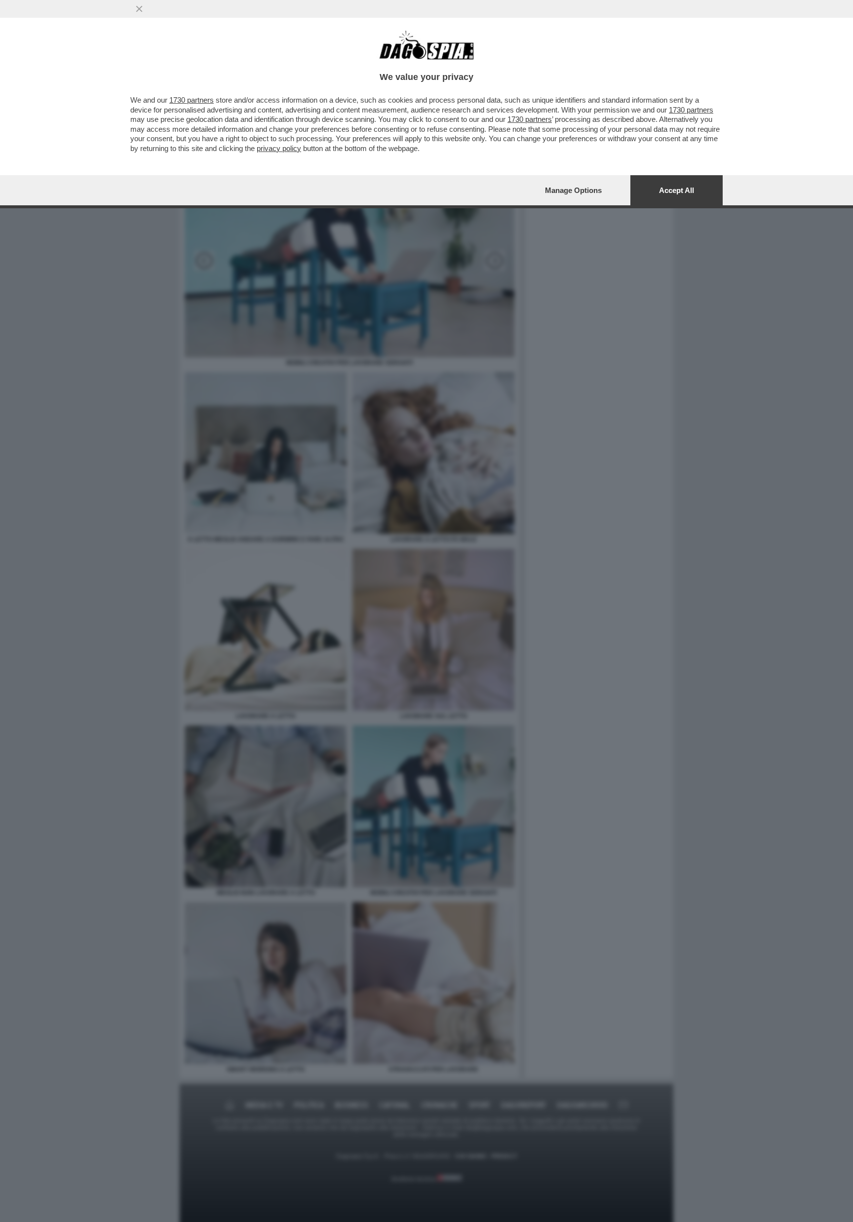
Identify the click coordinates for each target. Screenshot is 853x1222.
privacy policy (279, 148)
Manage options (573, 190)
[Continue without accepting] (139, 9)
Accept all (676, 190)
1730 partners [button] (191, 100)
